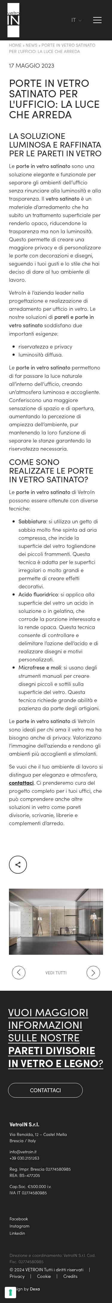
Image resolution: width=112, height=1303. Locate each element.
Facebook (19, 1219)
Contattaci (45, 1090)
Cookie (44, 1276)
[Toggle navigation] (64, 20)
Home (15, 45)
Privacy (17, 1276)
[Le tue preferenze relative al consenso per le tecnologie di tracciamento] (10, 1292)
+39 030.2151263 (24, 1158)
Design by (25, 1289)
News (31, 45)
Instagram (20, 1226)
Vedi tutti (56, 972)
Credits (70, 1276)
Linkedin (17, 1233)
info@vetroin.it (23, 1151)
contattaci (21, 782)
